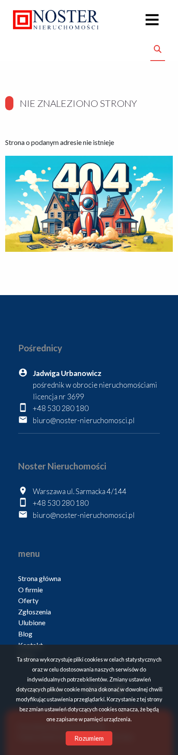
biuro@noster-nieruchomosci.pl (84, 420)
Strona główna (39, 578)
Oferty (28, 600)
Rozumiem (89, 738)
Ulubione (31, 622)
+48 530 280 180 (61, 408)
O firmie (30, 589)
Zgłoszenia (34, 611)
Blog (25, 634)
